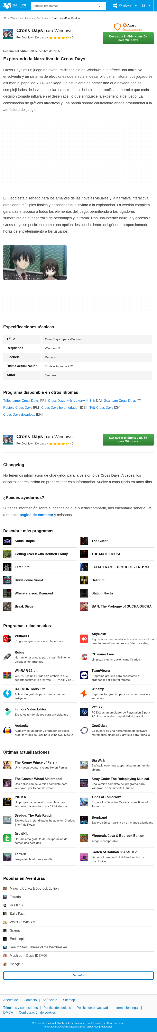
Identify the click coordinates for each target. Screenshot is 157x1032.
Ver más (78, 975)
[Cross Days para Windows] (8, 34)
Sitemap (69, 1000)
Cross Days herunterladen (60, 407)
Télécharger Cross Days (21, 400)
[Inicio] (5, 18)
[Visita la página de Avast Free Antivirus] (128, 27)
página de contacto (36, 515)
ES (143, 5)
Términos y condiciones (20, 1008)
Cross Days (44, 30)
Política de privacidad (92, 1008)
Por (24, 37)
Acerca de (10, 1000)
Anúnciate (50, 1000)
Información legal (126, 1008)
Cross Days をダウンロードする (71, 400)
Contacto (30, 1000)
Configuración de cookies (37, 1012)
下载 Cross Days (101, 407)
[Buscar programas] (98, 6)
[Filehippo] (14, 5)
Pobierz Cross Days (17, 407)
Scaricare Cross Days (120, 400)
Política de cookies (57, 1008)
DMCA (8, 1012)
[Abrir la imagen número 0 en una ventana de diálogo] (35, 262)
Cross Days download (19, 414)
